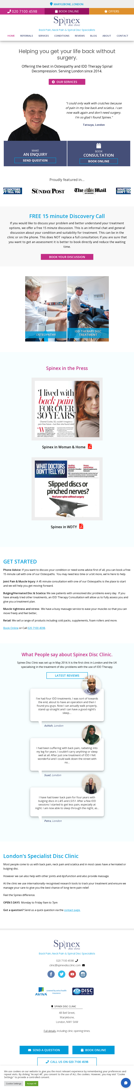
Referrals (26, 35)
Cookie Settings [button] (13, 1083)
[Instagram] (83, 975)
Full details (50, 1031)
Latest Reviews (67, 675)
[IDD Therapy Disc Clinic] (83, 992)
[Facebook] (51, 975)
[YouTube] (72, 975)
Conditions (61, 35)
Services (43, 35)
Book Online (69, 11)
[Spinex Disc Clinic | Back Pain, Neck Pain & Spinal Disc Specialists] (67, 21)
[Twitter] (61, 975)
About (106, 35)
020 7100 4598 (24, 11)
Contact (122, 35)
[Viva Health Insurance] (50, 992)
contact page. (72, 910)
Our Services (66, 82)
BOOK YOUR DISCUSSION (67, 257)
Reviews (80, 35)
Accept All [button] (31, 1083)
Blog (93, 35)
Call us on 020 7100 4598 (69, 1062)
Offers (114, 11)
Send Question (35, 160)
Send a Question (46, 1050)
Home (11, 35)
